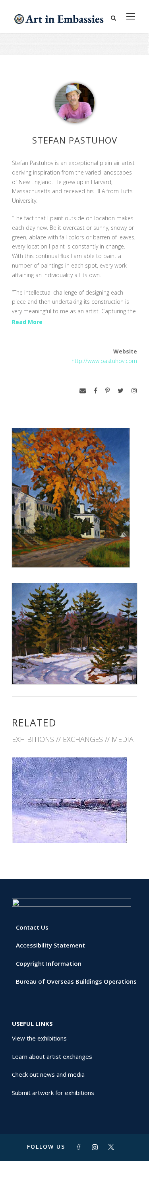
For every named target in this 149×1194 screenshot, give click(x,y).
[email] (82, 390)
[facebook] (95, 390)
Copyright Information (48, 963)
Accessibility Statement (50, 945)
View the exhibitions (39, 1038)
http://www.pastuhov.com (104, 361)
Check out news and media (48, 1074)
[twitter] (121, 390)
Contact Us (32, 927)
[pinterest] (107, 390)
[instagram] (134, 390)
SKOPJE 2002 (74, 825)
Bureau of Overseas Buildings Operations (76, 981)
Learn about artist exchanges (52, 1056)
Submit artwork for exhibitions (53, 1093)
